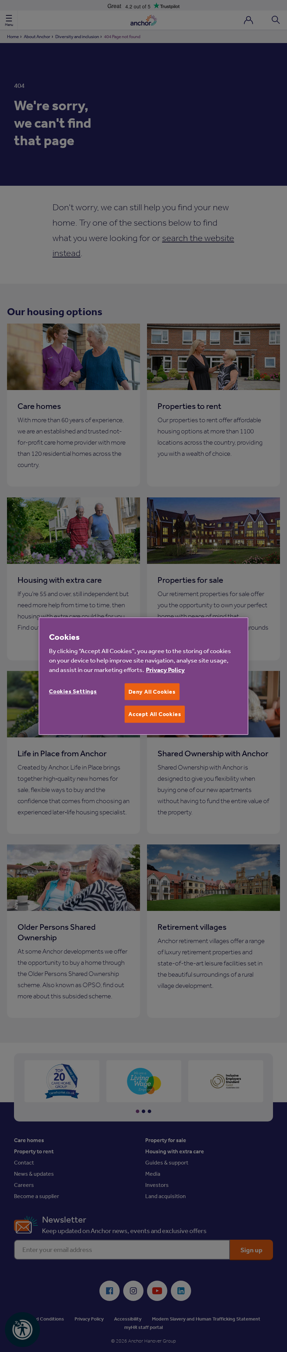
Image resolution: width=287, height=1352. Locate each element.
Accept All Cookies (154, 714)
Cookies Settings (73, 691)
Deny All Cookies (152, 691)
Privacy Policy (165, 670)
